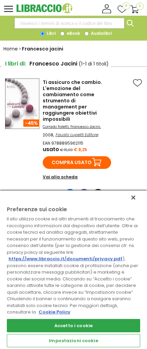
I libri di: (15, 64)
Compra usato (72, 162)
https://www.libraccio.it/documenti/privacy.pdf (65, 259)
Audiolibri (101, 33)
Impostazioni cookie (73, 340)
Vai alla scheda (60, 177)
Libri (51, 33)
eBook (73, 33)
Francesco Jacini (85, 126)
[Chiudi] (133, 197)
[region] (73, 269)
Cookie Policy (54, 312)
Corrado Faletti (56, 126)
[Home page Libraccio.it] (44, 12)
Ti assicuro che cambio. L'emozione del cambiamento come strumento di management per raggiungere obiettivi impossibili (72, 100)
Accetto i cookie (73, 325)
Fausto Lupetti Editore (76, 134)
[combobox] (69, 23)
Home (10, 48)
